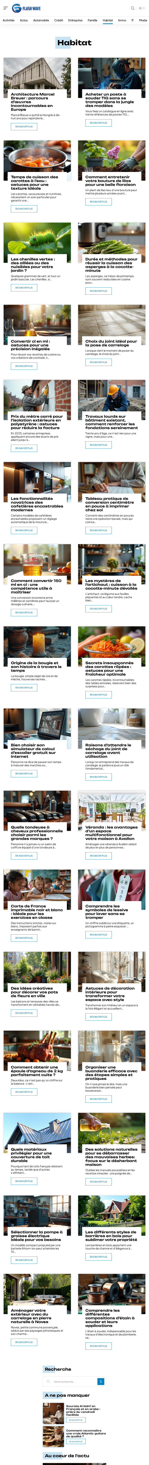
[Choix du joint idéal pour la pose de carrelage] (111, 325)
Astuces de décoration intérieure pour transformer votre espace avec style (110, 994)
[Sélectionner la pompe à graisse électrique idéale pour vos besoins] (37, 1216)
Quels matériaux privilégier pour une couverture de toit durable (31, 1155)
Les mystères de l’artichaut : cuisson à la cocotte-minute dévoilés (111, 585)
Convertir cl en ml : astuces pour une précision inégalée (30, 345)
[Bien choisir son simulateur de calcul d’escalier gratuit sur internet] (37, 729)
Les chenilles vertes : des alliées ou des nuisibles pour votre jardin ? (33, 265)
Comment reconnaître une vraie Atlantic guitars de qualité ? (86, 1433)
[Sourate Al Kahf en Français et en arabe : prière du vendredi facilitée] (53, 1413)
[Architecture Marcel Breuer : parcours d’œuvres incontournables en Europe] (37, 78)
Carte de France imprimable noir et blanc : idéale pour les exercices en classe (37, 912)
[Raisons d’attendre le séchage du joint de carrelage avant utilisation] (111, 729)
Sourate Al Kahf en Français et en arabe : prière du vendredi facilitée (83, 1410)
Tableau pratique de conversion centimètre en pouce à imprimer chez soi (109, 504)
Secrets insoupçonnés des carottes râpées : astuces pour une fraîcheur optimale (109, 668)
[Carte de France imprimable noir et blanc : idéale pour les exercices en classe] (37, 890)
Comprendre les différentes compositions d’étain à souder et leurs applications (110, 1318)
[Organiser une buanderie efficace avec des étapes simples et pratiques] (111, 1051)
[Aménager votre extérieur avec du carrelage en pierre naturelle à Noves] (37, 1294)
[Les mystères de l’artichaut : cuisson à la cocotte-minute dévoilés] (111, 564)
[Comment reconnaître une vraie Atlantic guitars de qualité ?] (53, 1436)
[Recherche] (132, 8)
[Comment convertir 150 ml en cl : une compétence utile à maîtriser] (37, 564)
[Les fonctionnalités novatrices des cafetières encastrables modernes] (37, 482)
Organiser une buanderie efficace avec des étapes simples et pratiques (111, 1073)
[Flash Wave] (26, 8)
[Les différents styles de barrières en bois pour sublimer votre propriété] (111, 1216)
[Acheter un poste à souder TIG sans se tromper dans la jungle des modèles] (111, 78)
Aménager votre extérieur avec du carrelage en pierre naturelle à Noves (31, 1316)
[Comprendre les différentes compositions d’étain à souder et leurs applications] (111, 1294)
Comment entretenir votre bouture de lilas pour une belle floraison (110, 181)
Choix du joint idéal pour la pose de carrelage (111, 343)
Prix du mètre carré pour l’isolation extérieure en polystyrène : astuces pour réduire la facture (37, 422)
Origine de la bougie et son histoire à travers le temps (36, 667)
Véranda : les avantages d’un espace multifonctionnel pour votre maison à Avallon (111, 833)
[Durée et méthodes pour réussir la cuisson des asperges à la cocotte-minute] (111, 243)
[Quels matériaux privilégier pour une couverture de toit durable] (37, 1133)
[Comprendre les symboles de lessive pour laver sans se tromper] (111, 890)
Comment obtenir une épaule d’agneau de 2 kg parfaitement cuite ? (37, 1071)
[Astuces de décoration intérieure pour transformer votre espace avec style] (111, 972)
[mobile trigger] (7, 8)
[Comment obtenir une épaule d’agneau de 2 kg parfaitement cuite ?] (37, 1051)
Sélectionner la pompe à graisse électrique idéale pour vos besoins (37, 1236)
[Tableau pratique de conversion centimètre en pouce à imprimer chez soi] (111, 482)
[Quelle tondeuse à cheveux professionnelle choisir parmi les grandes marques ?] (37, 811)
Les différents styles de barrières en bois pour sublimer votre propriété (111, 1236)
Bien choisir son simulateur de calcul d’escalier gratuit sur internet (33, 751)
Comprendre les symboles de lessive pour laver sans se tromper (106, 912)
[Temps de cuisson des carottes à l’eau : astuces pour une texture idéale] (37, 160)
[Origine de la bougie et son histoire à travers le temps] (37, 646)
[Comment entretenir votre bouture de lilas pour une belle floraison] (111, 160)
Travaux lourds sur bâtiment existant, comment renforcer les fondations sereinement (111, 422)
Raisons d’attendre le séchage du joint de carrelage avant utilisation (108, 751)
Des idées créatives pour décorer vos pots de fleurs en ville (34, 992)
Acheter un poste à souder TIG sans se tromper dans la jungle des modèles (109, 100)
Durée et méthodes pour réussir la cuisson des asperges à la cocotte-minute (111, 265)
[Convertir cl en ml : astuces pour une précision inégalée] (37, 325)
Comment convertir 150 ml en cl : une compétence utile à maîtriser (36, 586)
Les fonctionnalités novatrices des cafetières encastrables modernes (37, 504)
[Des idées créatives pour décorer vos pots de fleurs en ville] (37, 972)
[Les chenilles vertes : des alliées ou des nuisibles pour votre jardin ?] (37, 243)
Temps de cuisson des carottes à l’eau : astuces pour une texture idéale (34, 183)
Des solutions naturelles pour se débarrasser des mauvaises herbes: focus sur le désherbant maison (111, 1157)
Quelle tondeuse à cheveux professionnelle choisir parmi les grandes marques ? (37, 833)
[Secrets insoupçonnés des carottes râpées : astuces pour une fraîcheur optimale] (111, 646)
